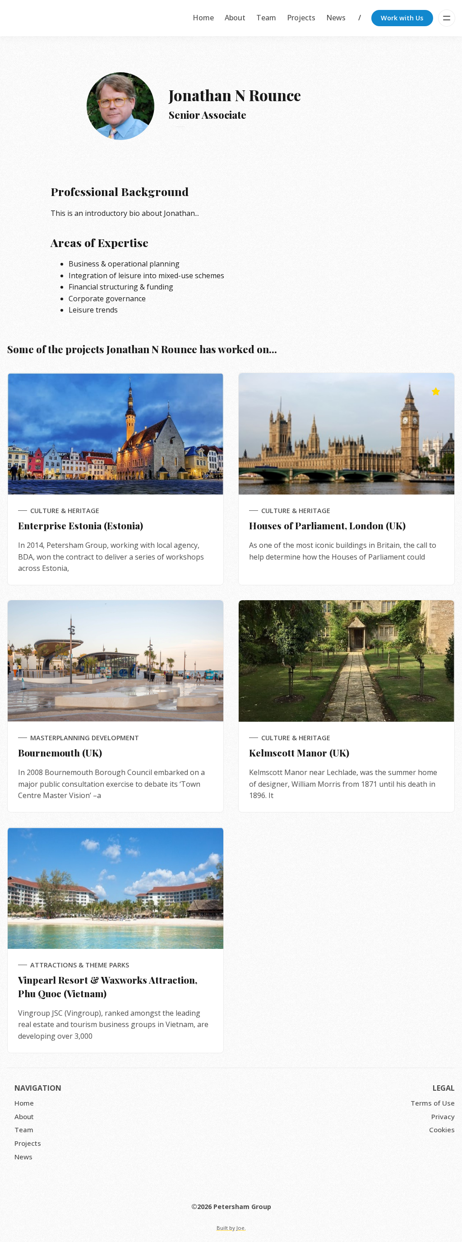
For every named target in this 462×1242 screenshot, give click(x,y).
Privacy (443, 1116)
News (336, 18)
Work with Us (402, 18)
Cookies (442, 1129)
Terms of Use (433, 1102)
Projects (301, 18)
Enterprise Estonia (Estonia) (80, 525)
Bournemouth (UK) (60, 752)
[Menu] (447, 18)
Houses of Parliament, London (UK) (327, 525)
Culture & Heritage (64, 510)
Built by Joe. (231, 1227)
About (235, 18)
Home (203, 18)
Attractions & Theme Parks (79, 965)
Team (266, 18)
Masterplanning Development (84, 737)
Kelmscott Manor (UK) (299, 752)
